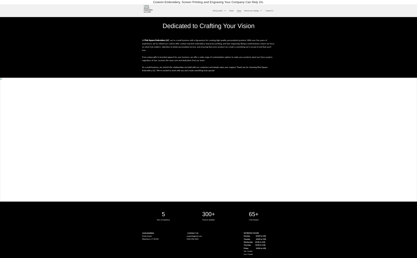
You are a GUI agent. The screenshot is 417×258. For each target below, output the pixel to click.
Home (231, 11)
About (239, 11)
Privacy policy (218, 11)
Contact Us (269, 11)
